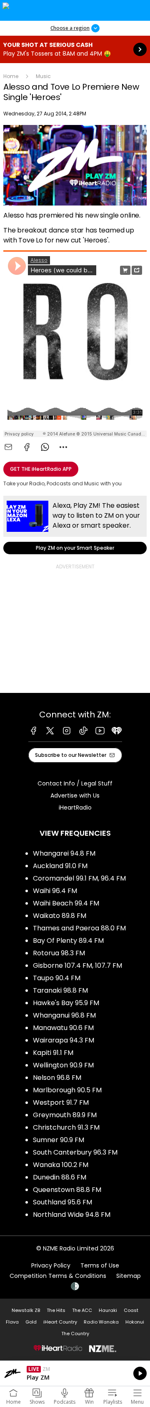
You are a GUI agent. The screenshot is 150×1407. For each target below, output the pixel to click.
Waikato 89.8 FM (59, 915)
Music (43, 76)
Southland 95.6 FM (62, 1202)
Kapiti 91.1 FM (53, 1052)
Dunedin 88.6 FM (59, 1177)
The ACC (82, 1310)
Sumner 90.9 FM (58, 1140)
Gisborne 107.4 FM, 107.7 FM (77, 965)
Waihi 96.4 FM (55, 891)
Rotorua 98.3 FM (59, 953)
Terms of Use (99, 1265)
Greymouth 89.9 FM (65, 1115)
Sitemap (128, 1276)
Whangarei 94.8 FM (64, 853)
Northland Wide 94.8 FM (71, 1214)
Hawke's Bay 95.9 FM (66, 1003)
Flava (12, 1322)
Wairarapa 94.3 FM (63, 1040)
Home (10, 76)
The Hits (56, 1310)
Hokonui (134, 1322)
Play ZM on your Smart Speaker (75, 525)
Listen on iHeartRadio (75, 1373)
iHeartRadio (75, 807)
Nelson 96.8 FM (57, 1077)
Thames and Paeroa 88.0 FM (79, 928)
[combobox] (63, 447)
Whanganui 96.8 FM (64, 1015)
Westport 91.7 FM (61, 1102)
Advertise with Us (75, 795)
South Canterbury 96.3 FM (75, 1152)
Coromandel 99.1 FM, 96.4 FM (79, 878)
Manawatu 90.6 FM (63, 1028)
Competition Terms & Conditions (58, 1276)
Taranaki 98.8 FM (60, 990)
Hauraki (108, 1310)
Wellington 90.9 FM (63, 1065)
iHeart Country (60, 1322)
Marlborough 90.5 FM (67, 1090)
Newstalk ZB (26, 1310)
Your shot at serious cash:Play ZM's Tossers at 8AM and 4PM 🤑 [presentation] (75, 49)
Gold (31, 1322)
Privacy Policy (50, 1265)
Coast (131, 1310)
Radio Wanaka (101, 1322)
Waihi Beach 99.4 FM (66, 903)
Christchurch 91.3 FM (66, 1127)
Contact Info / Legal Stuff (75, 783)
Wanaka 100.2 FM (60, 1165)
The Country (75, 1333)
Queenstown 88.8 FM (67, 1189)
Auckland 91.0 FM (60, 866)
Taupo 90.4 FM (56, 978)
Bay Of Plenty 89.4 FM (68, 940)
